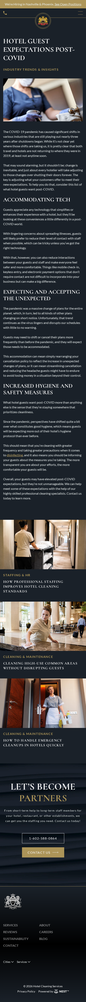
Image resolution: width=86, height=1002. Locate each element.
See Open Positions (68, 4)
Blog (43, 939)
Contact (11, 945)
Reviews (10, 932)
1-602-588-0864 (43, 838)
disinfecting (15, 455)
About (44, 925)
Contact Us (39, 852)
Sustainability (15, 939)
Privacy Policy (26, 991)
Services (10, 925)
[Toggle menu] (80, 13)
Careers (46, 932)
